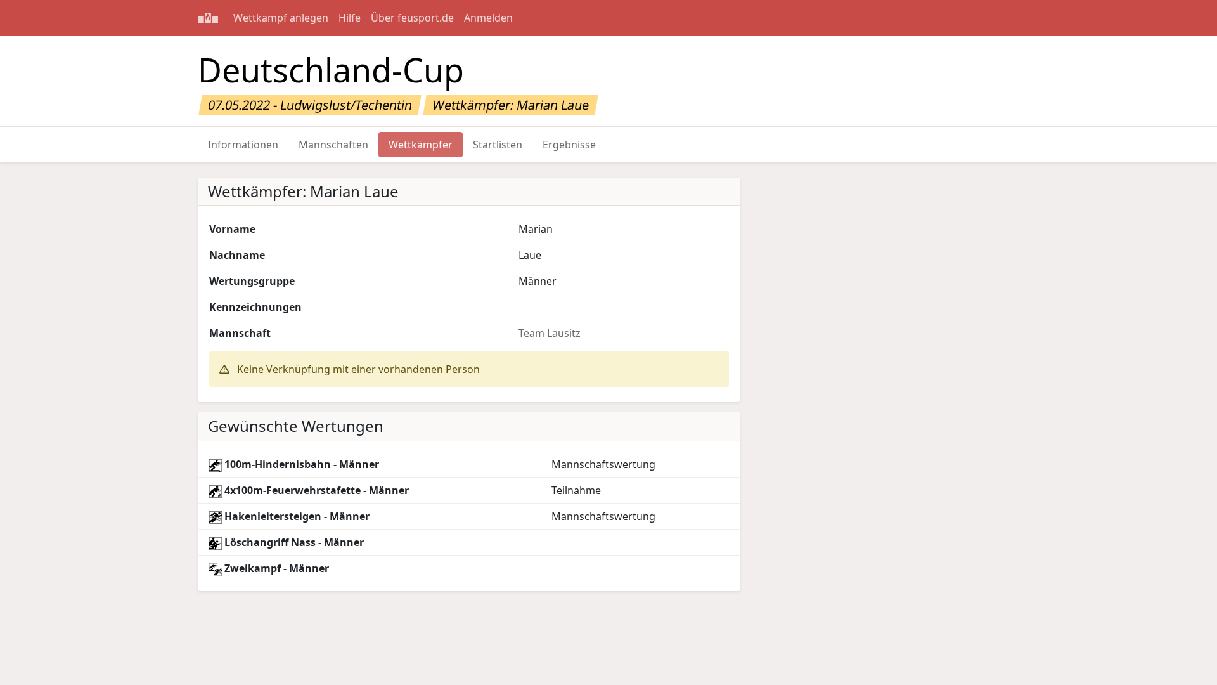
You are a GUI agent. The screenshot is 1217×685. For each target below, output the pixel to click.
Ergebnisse (569, 145)
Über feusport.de (412, 18)
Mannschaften (333, 145)
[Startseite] (208, 17)
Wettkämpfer (421, 145)
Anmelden (488, 18)
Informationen (243, 145)
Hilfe (349, 18)
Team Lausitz (549, 333)
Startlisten (497, 145)
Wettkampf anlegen (280, 18)
